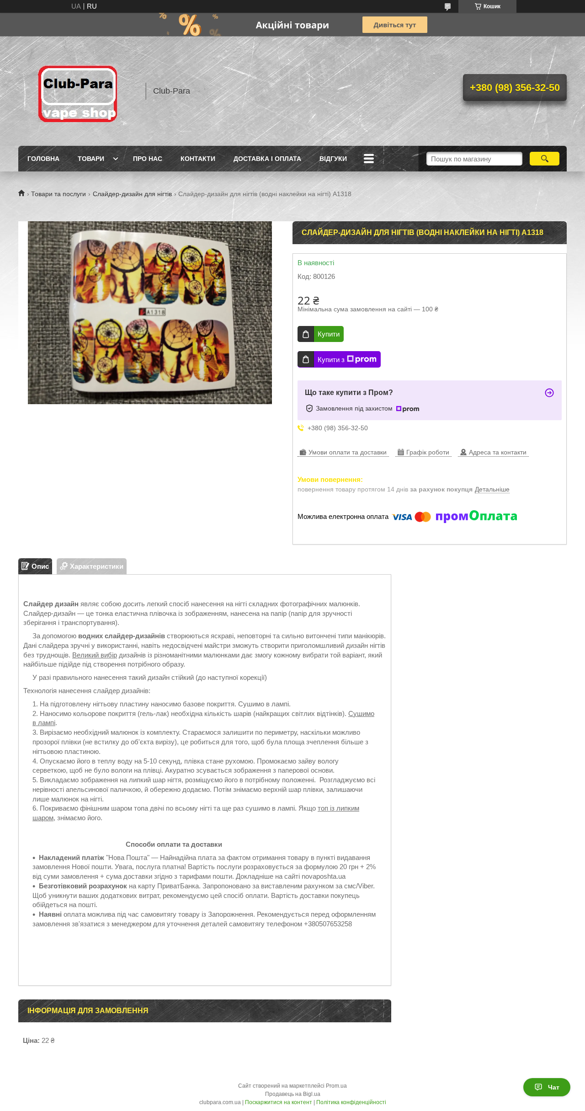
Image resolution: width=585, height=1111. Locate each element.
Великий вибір (94, 655)
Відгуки (333, 158)
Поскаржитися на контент (278, 1102)
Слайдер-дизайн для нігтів (132, 194)
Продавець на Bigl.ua (292, 1094)
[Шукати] (544, 159)
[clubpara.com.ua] (77, 91)
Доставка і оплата (267, 158)
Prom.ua (336, 1086)
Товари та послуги (58, 194)
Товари (91, 158)
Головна (43, 158)
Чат (553, 1087)
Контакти (198, 158)
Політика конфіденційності (351, 1102)
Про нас (147, 158)
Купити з (331, 359)
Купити (329, 334)
